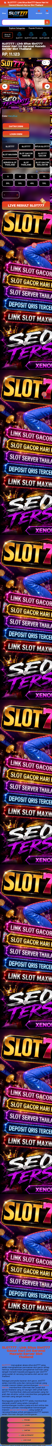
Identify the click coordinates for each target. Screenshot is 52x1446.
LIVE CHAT (27, 1441)
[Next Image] (47, 86)
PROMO (27, 1419)
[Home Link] (18, 14)
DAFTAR (27, 1430)
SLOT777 (6, 1365)
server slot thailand (19, 1410)
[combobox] (23, 22)
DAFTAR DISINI (16, 126)
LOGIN (27, 1424)
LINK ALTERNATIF (27, 1435)
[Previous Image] (5, 86)
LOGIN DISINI (16, 134)
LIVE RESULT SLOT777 (26, 205)
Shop (4, 13)
